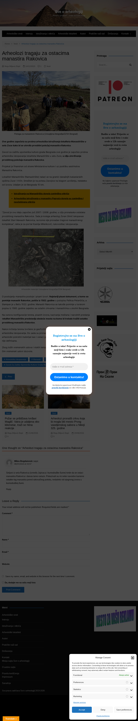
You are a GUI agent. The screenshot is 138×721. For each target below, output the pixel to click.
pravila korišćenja (60, 388)
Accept (82, 710)
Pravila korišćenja (103, 716)
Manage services (79, 702)
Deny (103, 710)
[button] (132, 657)
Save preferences (124, 710)
